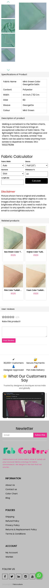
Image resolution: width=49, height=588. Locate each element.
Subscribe (40, 434)
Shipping (9, 516)
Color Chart (11, 493)
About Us (10, 485)
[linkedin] (19, 576)
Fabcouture (18, 584)
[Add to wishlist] (13, 245)
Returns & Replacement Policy (21, 529)
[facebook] (5, 576)
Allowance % (30, 170)
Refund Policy (12, 520)
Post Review (8, 340)
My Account (11, 552)
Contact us (11, 489)
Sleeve (27, 161)
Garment (4, 170)
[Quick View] (19, 245)
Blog (7, 497)
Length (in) (5, 178)
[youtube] (32, 576)
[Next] (8, 70)
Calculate (36, 181)
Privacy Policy (12, 525)
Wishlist (9, 556)
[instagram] (25, 576)
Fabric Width (6, 161)
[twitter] (12, 576)
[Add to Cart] (7, 245)
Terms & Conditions (15, 533)
